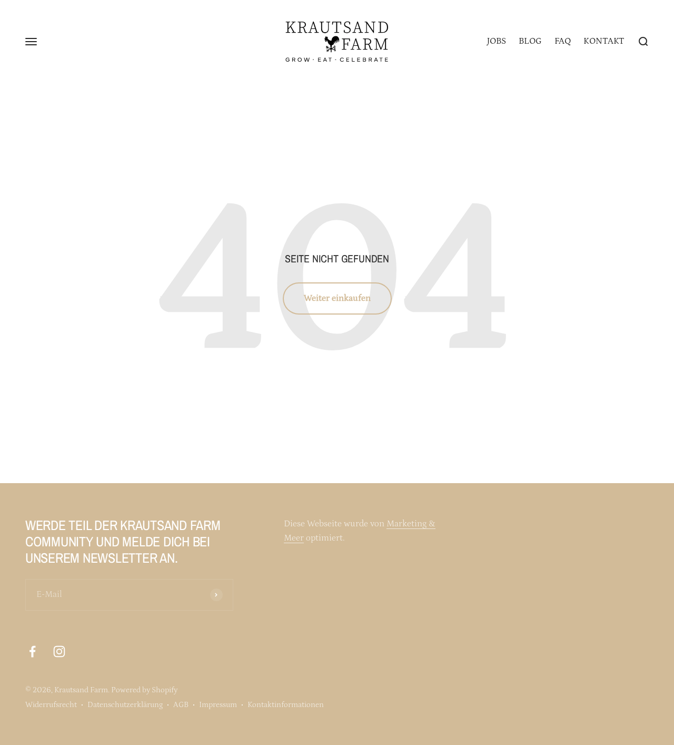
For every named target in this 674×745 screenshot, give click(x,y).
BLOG (530, 41)
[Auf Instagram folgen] (59, 651)
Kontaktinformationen (285, 704)
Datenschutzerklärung (125, 704)
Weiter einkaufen (337, 298)
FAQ (562, 41)
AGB (181, 704)
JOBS (496, 41)
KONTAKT (604, 41)
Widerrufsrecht (51, 704)
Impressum (218, 704)
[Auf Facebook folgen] (32, 651)
